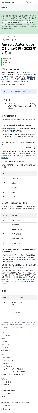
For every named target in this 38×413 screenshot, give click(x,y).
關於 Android (5, 402)
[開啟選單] (3, 2)
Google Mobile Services (8, 390)
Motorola (25, 281)
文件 (8, 36)
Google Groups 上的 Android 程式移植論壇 (13, 374)
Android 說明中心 (6, 382)
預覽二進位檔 (5, 344)
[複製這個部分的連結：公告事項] (11, 100)
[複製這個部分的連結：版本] (7, 291)
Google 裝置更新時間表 (13, 129)
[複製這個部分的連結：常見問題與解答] (18, 116)
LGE (19, 281)
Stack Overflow (5, 393)
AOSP (2, 36)
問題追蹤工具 (5, 396)
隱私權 (28, 402)
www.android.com (6, 388)
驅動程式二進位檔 (6, 350)
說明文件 (4, 8)
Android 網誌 (5, 363)
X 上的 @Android (6, 357)
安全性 (13, 36)
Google (8, 281)
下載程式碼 (4, 341)
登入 (34, 2)
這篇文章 (5, 158)
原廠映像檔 (4, 347)
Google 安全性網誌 (6, 366)
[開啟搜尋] (27, 2)
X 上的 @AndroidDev (7, 360)
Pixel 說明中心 (5, 385)
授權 (23, 402)
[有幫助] (12, 40)
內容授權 (23, 322)
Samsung (4, 283)
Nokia (31, 281)
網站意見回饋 (6, 405)
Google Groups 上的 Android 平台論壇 (12, 369)
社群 (12, 402)
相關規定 (3, 339)
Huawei (14, 281)
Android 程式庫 (5, 336)
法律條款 (17, 402)
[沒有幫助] (15, 40)
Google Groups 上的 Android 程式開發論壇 (13, 372)
